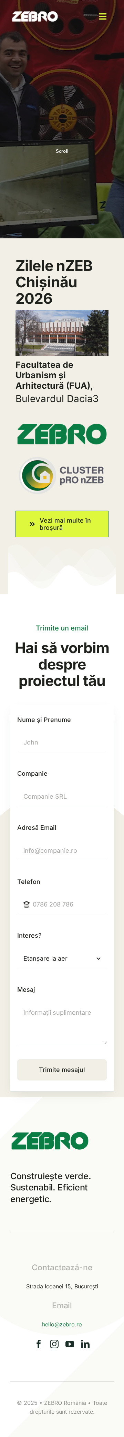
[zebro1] (35, 9)
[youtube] (69, 1344)
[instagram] (54, 1344)
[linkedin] (85, 1344)
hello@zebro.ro (62, 1324)
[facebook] (38, 1344)
